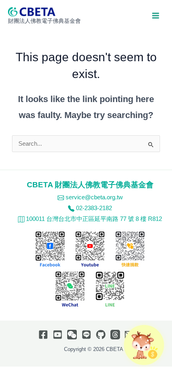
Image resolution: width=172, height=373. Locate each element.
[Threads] (115, 334)
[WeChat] (72, 334)
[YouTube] (57, 334)
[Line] (86, 334)
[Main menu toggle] (155, 15)
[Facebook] (43, 334)
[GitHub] (101, 334)
